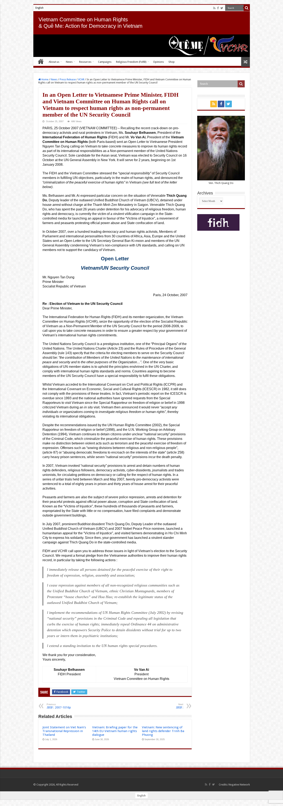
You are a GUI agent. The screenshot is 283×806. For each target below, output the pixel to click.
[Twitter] (222, 8)
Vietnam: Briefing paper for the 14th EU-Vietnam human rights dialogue (115, 731)
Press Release (68, 79)
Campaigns (104, 61)
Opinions (158, 61)
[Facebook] (218, 8)
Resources (85, 61)
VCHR (81, 79)
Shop (171, 61)
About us (54, 61)
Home (40, 61)
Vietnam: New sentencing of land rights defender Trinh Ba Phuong (163, 731)
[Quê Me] (141, 45)
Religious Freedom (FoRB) (131, 61)
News (69, 61)
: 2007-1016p (59, 706)
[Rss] (214, 8)
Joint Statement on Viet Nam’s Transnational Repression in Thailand (64, 731)
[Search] (247, 8)
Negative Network (239, 784)
